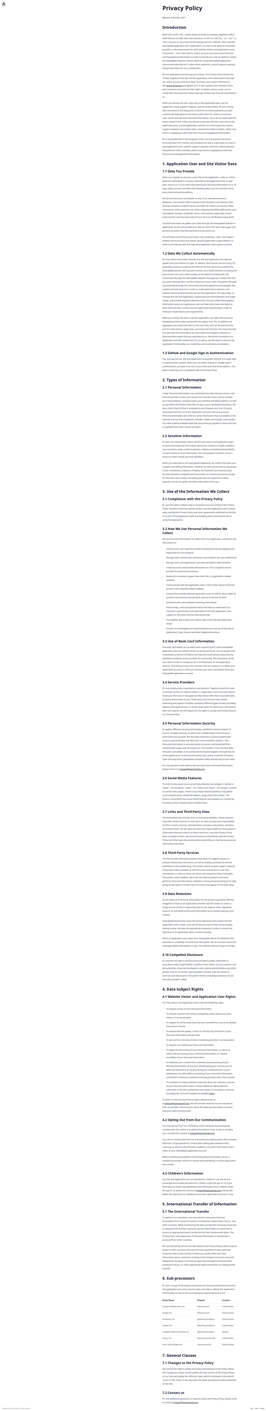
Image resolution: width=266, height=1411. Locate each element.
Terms (257, 1408)
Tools (251, 1408)
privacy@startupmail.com (192, 769)
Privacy (262, 1408)
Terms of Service (174, 85)
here (211, 1093)
